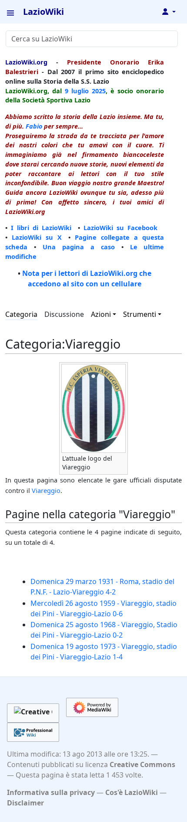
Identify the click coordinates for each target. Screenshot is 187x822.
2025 (99, 90)
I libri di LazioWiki (41, 227)
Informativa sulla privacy (51, 792)
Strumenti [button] (139, 314)
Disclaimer (25, 803)
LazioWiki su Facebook (120, 227)
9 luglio (77, 90)
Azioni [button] (101, 314)
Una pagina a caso (79, 246)
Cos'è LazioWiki (131, 792)
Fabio (34, 126)
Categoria (21, 314)
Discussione (64, 314)
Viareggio (46, 490)
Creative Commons (142, 764)
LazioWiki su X (37, 237)
